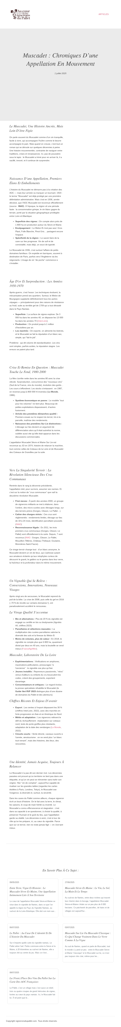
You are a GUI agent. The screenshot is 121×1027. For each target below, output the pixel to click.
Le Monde (56, 727)
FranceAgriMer (29, 649)
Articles (104, 14)
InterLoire (42, 321)
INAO (18, 524)
